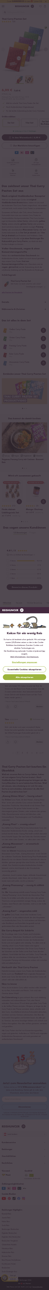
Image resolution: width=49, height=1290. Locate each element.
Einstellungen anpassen (24, 662)
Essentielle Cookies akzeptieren (24, 669)
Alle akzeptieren (24, 677)
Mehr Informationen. (18, 657)
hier (43, 651)
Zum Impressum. (33, 657)
